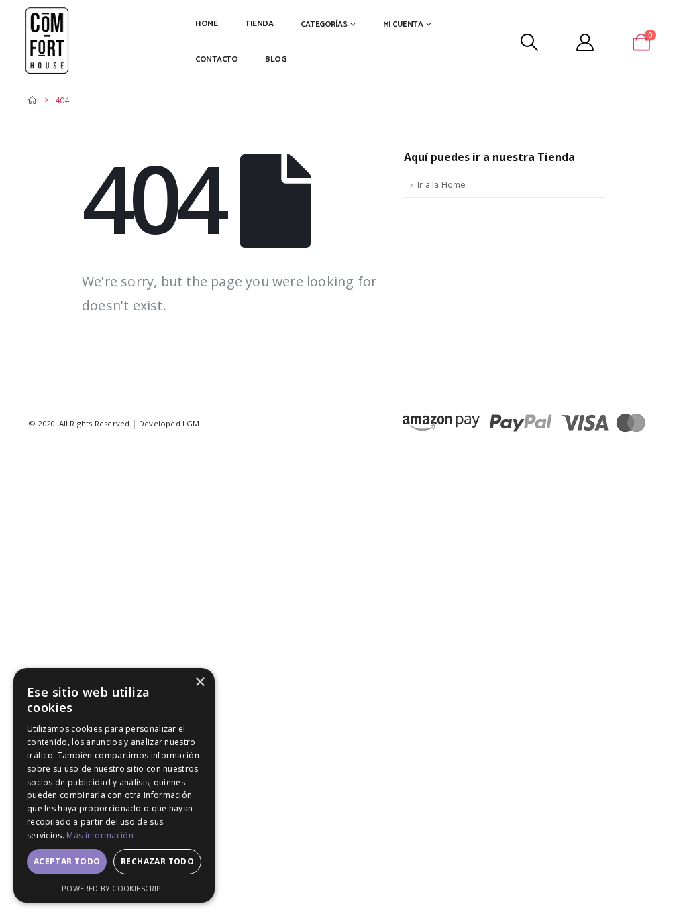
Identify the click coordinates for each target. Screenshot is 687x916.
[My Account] (585, 42)
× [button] (200, 682)
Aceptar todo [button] (67, 861)
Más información (100, 835)
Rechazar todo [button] (157, 861)
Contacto (216, 59)
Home (206, 23)
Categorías (324, 24)
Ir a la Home (441, 184)
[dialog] (114, 785)
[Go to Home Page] (32, 100)
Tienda (259, 23)
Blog (275, 59)
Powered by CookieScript (114, 888)
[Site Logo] (47, 41)
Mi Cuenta (403, 24)
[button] (529, 42)
